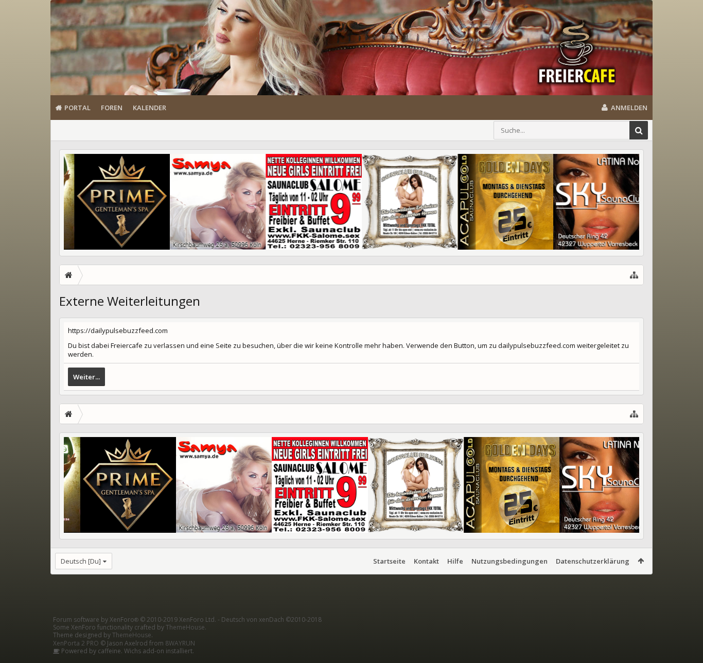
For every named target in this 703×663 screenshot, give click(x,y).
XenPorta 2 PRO (76, 643)
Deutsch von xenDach (271, 619)
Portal (77, 107)
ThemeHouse (185, 627)
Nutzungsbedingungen (509, 561)
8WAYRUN (180, 643)
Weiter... (86, 376)
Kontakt (426, 561)
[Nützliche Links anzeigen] (634, 275)
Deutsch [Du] (81, 561)
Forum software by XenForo (134, 619)
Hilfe (455, 561)
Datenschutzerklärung (592, 561)
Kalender (149, 107)
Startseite (389, 561)
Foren (111, 107)
